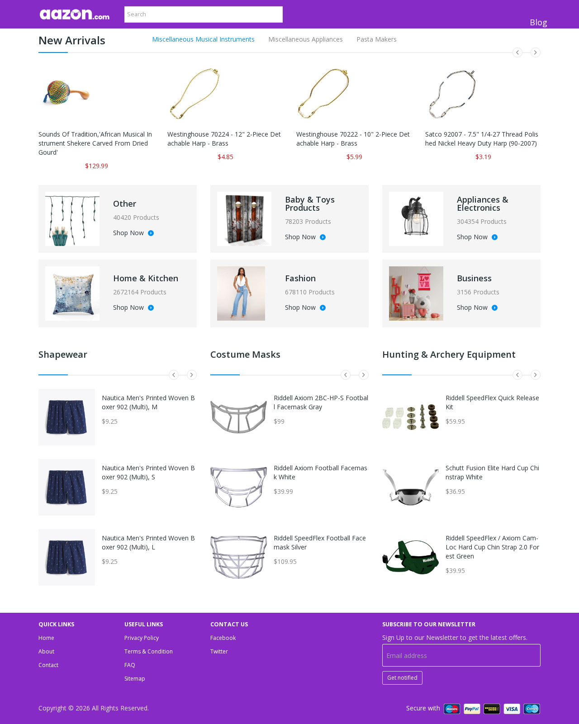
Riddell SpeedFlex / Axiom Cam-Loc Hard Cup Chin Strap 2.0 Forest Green (492, 547)
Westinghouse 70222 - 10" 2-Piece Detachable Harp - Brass (353, 138)
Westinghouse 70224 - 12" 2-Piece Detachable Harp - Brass (224, 138)
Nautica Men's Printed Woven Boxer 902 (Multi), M (148, 402)
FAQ (129, 665)
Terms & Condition (148, 651)
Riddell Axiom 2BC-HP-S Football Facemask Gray (321, 402)
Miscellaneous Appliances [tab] (305, 39)
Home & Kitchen (145, 278)
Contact (48, 665)
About (46, 651)
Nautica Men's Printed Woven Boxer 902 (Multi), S (148, 472)
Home (46, 638)
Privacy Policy (141, 638)
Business (474, 278)
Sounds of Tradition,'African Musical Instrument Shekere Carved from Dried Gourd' (95, 143)
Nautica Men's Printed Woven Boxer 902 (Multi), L (148, 542)
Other (124, 203)
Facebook (223, 638)
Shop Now (129, 233)
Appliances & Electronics (482, 203)
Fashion (300, 278)
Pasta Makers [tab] (376, 39)
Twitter (219, 651)
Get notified (402, 677)
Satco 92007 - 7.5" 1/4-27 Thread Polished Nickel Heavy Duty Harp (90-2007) (481, 138)
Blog (538, 22)
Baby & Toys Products (310, 203)
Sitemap (134, 678)
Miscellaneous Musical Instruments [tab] (203, 39)
